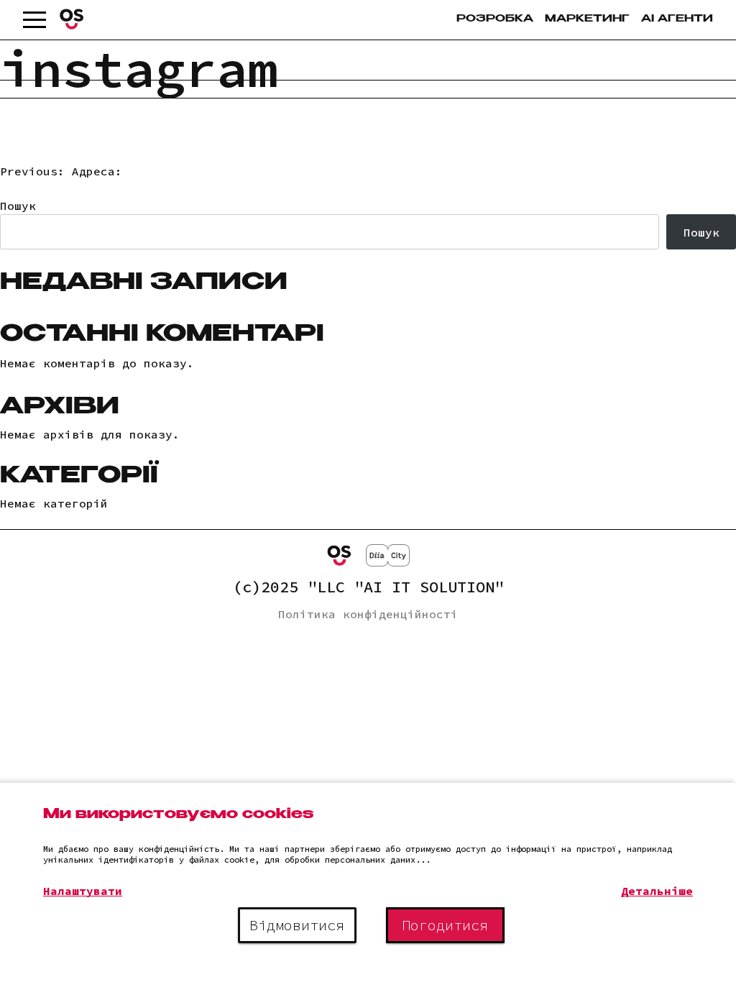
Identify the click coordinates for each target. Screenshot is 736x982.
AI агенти (677, 19)
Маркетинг (587, 19)
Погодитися (445, 925)
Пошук (18, 205)
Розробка (494, 19)
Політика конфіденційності (368, 614)
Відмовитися (296, 925)
